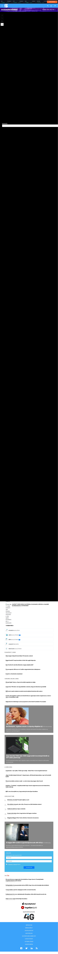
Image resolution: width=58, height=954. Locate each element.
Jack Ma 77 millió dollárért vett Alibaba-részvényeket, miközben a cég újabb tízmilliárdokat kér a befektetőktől (30, 605)
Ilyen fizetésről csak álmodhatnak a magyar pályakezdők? (19, 664)
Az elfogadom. (14, 864)
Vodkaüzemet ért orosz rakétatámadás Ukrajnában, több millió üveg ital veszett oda (26, 894)
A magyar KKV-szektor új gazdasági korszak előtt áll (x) (24, 842)
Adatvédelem (29, 933)
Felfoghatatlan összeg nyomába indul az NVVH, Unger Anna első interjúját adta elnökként (27, 885)
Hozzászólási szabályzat (29, 936)
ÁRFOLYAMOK (52, 1)
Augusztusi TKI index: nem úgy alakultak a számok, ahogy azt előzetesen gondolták (26, 686)
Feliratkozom (29, 867)
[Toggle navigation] (2, 6)
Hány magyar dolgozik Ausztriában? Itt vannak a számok (19, 655)
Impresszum (29, 925)
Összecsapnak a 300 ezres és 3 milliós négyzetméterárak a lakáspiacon (23, 669)
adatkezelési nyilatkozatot (12, 864)
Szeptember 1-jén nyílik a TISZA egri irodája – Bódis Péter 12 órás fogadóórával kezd (26, 770)
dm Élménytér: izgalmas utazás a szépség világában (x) (24, 726)
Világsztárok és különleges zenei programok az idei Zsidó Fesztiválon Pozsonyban (26, 701)
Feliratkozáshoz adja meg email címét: (14, 855)
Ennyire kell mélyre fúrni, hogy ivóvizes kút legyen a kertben (22, 813)
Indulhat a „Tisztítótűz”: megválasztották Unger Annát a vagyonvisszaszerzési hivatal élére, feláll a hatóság (28, 786)
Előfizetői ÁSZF (29, 938)
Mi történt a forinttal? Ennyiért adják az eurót (18, 799)
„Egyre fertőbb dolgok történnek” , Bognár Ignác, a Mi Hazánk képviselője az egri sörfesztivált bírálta (28, 776)
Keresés (4, 123)
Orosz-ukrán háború (16, 399)
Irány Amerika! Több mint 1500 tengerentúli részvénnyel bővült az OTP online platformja (27, 756)
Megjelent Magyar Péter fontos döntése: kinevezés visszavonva (23, 817)
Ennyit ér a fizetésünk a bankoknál (14, 673)
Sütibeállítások (29, 941)
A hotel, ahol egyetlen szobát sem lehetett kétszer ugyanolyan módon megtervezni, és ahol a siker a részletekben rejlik (28, 696)
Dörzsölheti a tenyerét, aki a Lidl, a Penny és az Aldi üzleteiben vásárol (24, 804)
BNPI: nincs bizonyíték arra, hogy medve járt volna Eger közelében (22, 791)
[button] (51, 5)
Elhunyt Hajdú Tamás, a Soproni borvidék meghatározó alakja (20, 682)
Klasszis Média (29, 944)
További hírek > (10, 625)
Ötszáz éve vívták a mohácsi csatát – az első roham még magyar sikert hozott (24, 781)
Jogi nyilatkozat (29, 930)
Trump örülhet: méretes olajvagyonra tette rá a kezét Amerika (21, 889)
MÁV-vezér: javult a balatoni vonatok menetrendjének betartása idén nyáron (24, 691)
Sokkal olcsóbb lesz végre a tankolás (16, 808)
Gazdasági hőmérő (9, 10)
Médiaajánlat (29, 927)
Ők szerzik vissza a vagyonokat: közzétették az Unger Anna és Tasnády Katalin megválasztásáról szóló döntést (25, 880)
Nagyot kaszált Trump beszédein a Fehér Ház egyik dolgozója (21, 660)
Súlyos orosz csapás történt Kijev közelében (16, 898)
